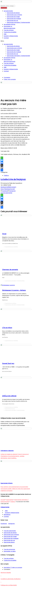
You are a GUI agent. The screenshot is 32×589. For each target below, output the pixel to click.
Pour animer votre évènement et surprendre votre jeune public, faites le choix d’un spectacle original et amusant (15, 489)
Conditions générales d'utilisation (11, 579)
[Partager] (16, 170)
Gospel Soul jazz (8, 363)
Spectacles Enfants (7, 483)
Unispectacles (5, 507)
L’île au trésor (7, 328)
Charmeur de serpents (10, 269)
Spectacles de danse (13, 13)
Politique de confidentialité (9, 585)
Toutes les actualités (10, 32)
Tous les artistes (9, 30)
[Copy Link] (16, 167)
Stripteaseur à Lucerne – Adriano (14, 290)
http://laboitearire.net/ (8, 189)
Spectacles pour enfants (14, 15)
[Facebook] (16, 162)
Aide (5, 34)
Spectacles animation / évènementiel (18, 22)
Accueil (3, 500)
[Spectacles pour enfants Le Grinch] (16, 461)
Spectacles (9, 500)
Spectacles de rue (12, 20)
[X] (16, 165)
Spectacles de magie (13, 17)
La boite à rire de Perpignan (13, 179)
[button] (16, 41)
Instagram (12, 191)
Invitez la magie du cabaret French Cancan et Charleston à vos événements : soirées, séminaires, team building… (15, 456)
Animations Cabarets (7, 451)
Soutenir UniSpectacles (11, 36)
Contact (6, 38)
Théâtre (6, 175)
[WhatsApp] (16, 158)
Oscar (4, 234)
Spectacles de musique (14, 18)
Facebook (5, 191)
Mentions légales (6, 572)
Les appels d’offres (9, 24)
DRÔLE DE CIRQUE (9, 396)
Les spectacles (8, 11)
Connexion (7, 77)
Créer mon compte (10, 79)
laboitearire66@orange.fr (8, 187)
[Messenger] (16, 160)
